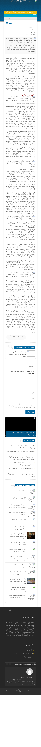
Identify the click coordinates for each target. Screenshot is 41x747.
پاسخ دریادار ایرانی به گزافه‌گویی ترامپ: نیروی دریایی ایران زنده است (18, 536)
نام (33, 392)
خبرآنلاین (26, 34)
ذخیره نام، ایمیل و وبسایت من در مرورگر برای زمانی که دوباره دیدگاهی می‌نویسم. (21, 406)
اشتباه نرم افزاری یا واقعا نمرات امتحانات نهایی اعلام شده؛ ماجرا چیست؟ (18, 354)
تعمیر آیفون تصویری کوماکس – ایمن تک (23, 653)
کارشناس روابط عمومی (28, 445)
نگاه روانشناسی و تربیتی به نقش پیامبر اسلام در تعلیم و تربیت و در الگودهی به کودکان (18, 559)
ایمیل (32, 398)
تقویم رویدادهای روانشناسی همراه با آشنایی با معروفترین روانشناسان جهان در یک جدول (17, 597)
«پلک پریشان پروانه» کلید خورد (18, 519)
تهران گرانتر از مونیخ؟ (20, 490)
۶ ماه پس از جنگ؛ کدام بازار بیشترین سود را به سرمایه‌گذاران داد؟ (18, 589)
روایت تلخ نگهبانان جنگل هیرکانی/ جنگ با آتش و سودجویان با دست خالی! (18, 581)
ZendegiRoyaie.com (20, 693)
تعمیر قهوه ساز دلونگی (27, 656)
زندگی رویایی (30, 650)
